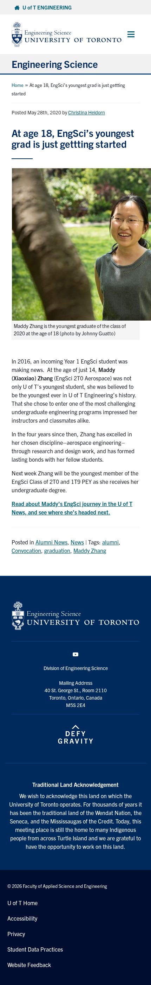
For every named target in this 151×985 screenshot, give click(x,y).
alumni (110, 541)
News (77, 541)
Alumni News (51, 541)
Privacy (16, 933)
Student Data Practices (35, 949)
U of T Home (22, 902)
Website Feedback (29, 964)
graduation (57, 550)
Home (18, 85)
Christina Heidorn (86, 112)
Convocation (26, 550)
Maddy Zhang (89, 550)
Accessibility (22, 918)
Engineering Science (55, 63)
